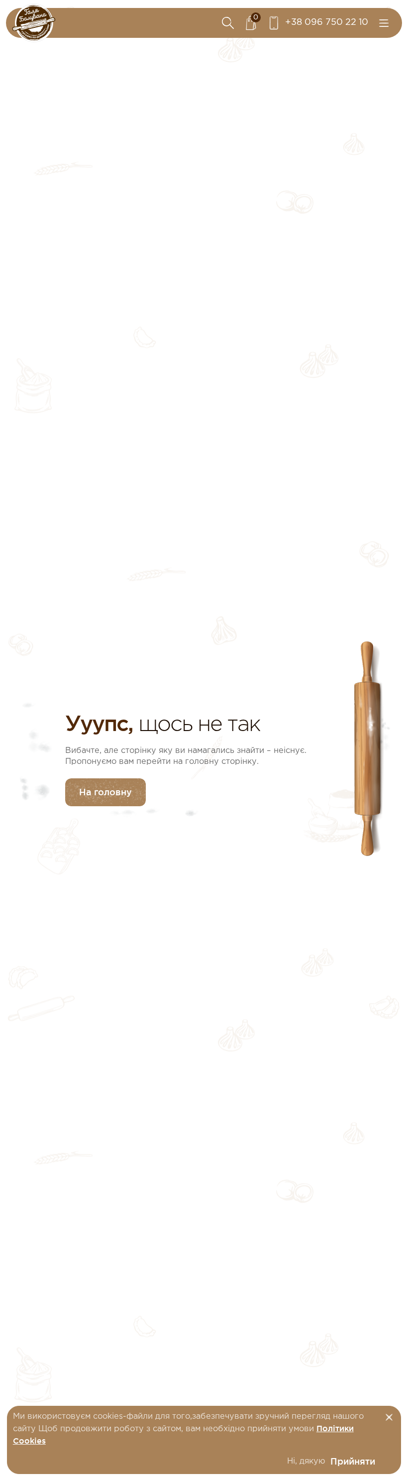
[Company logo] (34, 22)
